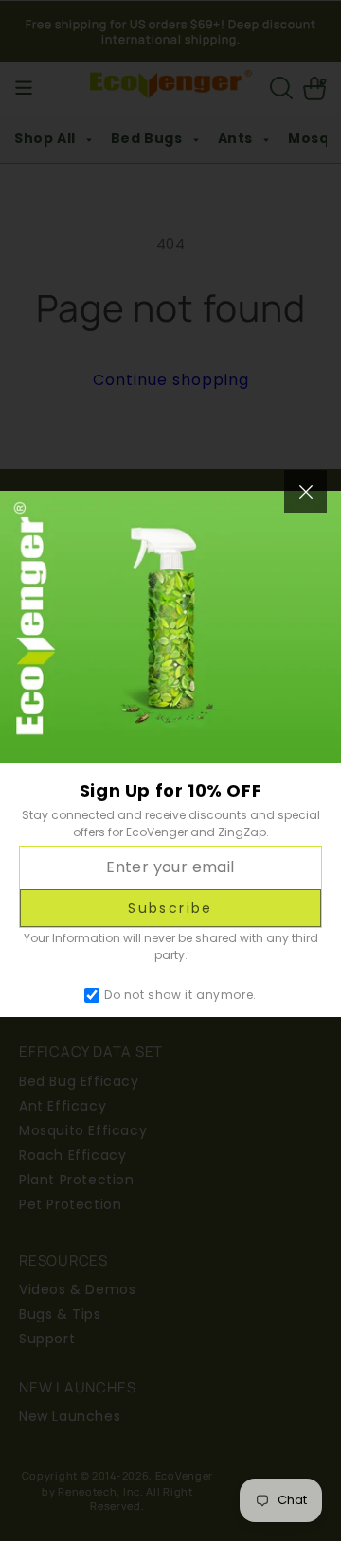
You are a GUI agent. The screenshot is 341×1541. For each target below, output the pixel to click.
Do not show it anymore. (180, 995)
